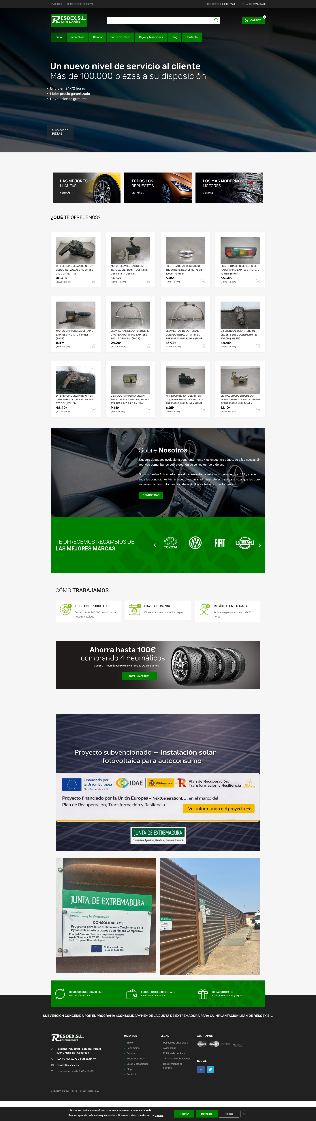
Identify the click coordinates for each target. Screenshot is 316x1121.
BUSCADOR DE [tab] (60, 132)
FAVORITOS (56, 4)
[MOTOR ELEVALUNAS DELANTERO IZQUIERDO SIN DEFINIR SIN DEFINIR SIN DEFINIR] (130, 250)
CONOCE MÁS (151, 495)
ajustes (159, 1115)
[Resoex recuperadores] (66, 20)
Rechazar (206, 1114)
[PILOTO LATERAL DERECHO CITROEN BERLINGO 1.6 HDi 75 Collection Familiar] (185, 250)
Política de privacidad (175, 1042)
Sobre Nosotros (120, 37)
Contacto (192, 37)
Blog (174, 37)
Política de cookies (174, 1053)
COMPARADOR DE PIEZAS (80, 4)
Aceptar (184, 1114)
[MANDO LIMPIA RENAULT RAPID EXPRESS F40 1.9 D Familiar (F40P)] (75, 315)
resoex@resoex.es (68, 1065)
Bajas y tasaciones (151, 37)
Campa (97, 37)
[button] (155, 545)
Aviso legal (169, 1048)
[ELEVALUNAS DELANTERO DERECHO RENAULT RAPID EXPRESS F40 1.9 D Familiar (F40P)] (130, 315)
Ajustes (229, 1114)
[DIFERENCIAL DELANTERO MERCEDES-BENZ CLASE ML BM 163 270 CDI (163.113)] (75, 250)
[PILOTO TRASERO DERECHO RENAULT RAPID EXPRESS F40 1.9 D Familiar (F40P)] (240, 250)
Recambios (77, 37)
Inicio (58, 37)
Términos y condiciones (176, 1058)
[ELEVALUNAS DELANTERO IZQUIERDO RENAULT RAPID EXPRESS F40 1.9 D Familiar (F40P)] (185, 315)
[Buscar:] (163, 20)
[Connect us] (201, 1069)
